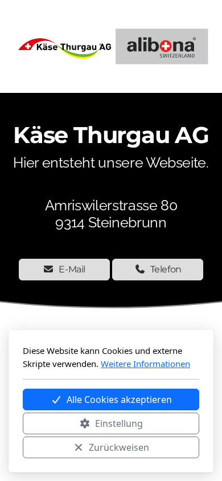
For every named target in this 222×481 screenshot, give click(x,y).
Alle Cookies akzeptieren (119, 399)
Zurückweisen (119, 447)
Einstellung (119, 423)
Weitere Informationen (145, 363)
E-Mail (72, 269)
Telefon (166, 269)
